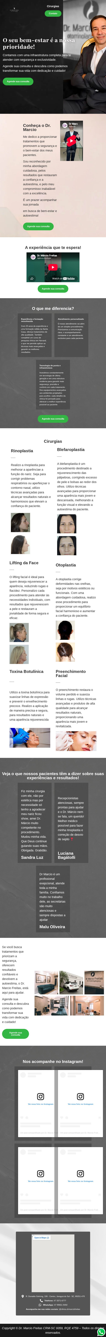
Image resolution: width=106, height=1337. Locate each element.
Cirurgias (53, 6)
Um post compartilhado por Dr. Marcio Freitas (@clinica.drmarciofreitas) (51, 1133)
